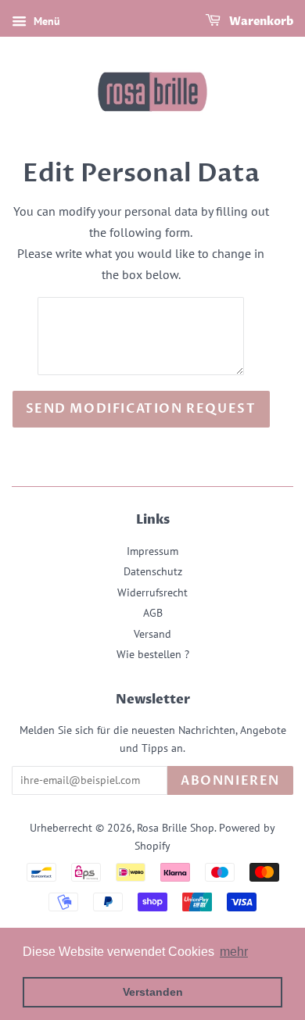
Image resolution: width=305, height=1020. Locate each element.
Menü (45, 21)
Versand (152, 634)
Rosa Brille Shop (175, 828)
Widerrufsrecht (152, 592)
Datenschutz (153, 571)
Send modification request (141, 408)
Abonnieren (230, 780)
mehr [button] (234, 951)
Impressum (152, 551)
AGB (153, 613)
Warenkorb (260, 21)
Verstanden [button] (153, 992)
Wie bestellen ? (153, 654)
